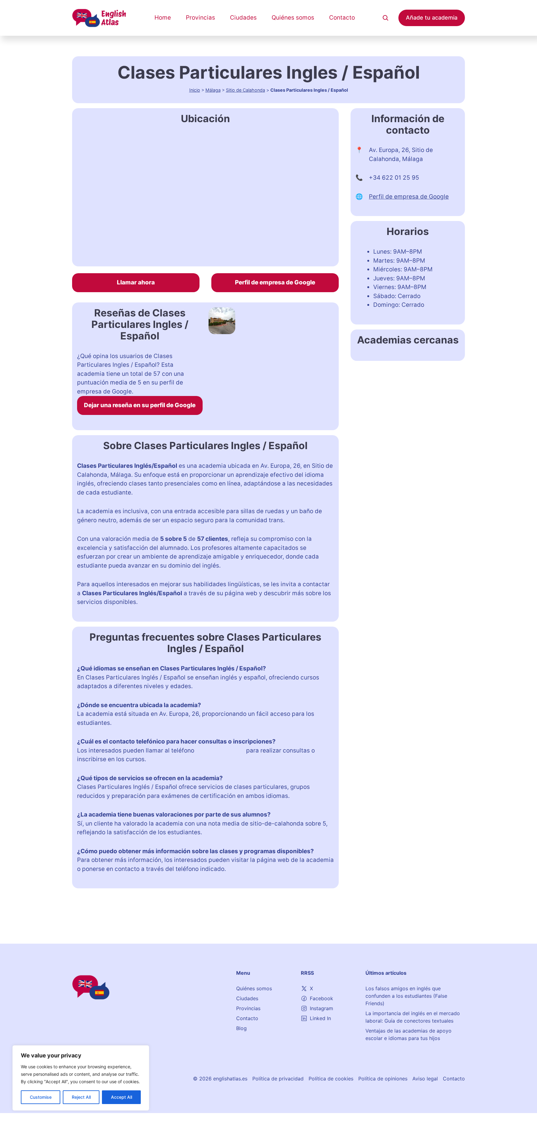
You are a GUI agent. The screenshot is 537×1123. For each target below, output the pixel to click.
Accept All (121, 1097)
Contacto (342, 17)
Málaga (213, 90)
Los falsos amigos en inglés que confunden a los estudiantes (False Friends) (406, 995)
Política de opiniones (382, 1078)
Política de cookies (331, 1078)
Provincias (200, 17)
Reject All (81, 1097)
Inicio (194, 90)
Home (162, 17)
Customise (41, 1097)
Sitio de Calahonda (245, 90)
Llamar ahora (136, 282)
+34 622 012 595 (220, 750)
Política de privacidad (278, 1078)
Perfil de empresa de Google (275, 282)
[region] (80, 1078)
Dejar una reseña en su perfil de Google (139, 405)
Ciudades (243, 17)
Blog (241, 1028)
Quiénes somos (293, 17)
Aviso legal (425, 1078)
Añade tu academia (431, 17)
